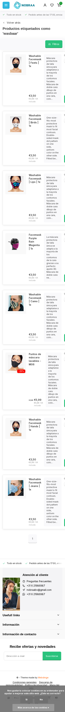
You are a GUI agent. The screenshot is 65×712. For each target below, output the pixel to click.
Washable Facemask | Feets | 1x (35, 61)
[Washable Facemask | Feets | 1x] (15, 64)
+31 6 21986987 (36, 585)
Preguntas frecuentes (39, 581)
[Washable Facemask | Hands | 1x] (15, 428)
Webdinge (43, 677)
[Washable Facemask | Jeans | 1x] (15, 488)
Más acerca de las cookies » (33, 707)
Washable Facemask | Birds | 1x (35, 120)
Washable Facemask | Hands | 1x (35, 424)
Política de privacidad (36, 685)
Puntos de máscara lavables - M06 (35, 359)
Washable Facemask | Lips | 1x (35, 178)
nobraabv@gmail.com (39, 589)
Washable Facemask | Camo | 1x (35, 299)
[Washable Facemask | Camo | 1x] (15, 303)
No (41, 699)
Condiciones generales (25, 682)
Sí (26, 699)
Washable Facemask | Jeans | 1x (35, 484)
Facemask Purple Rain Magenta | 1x (35, 241)
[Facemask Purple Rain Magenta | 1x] (15, 243)
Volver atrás (13, 22)
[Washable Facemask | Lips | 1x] (15, 183)
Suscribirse (52, 656)
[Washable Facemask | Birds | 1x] (15, 124)
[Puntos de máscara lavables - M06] (15, 362)
